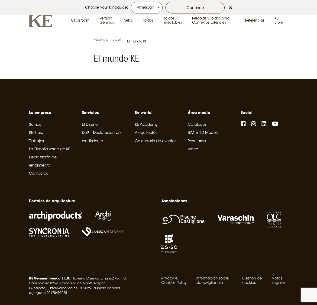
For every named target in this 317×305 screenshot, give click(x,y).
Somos (35, 125)
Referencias (254, 20)
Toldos (148, 20)
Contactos (38, 174)
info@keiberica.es (63, 288)
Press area (197, 141)
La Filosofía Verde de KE (49, 149)
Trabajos (36, 141)
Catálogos (197, 125)
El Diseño (90, 125)
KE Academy (146, 125)
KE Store (36, 133)
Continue (195, 7)
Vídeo (193, 149)
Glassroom (80, 20)
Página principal (107, 40)
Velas (128, 20)
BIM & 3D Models (203, 133)
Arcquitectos (146, 133)
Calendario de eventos (155, 141)
